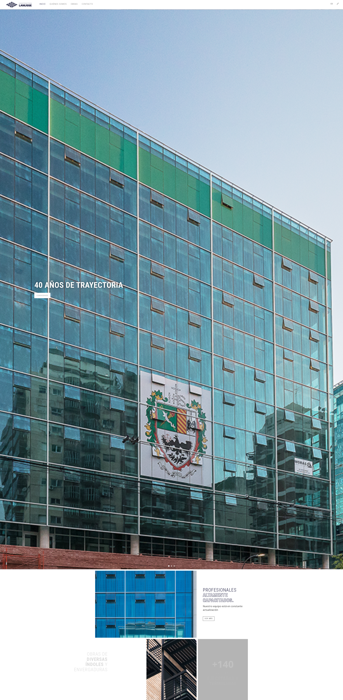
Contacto (87, 4)
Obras (74, 4)
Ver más (209, 618)
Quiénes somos (58, 4)
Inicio (43, 4)
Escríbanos (42, 300)
